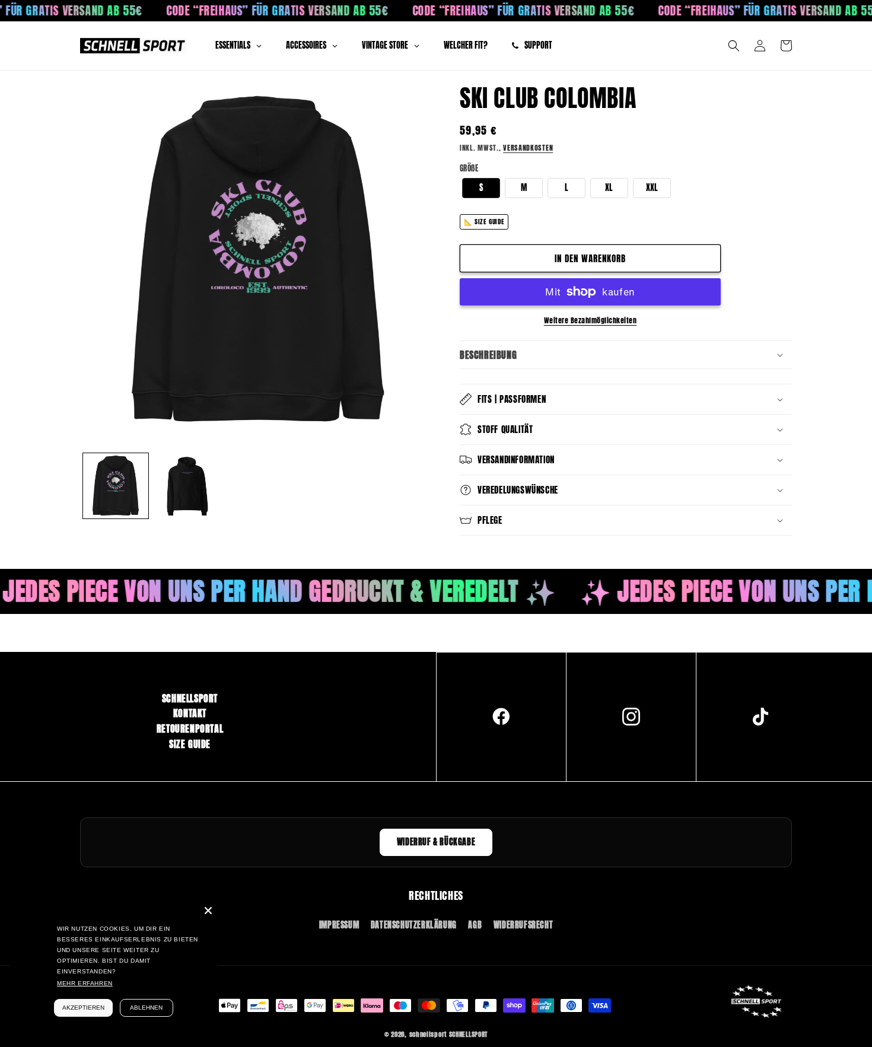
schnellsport (428, 1034)
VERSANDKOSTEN (528, 147)
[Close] (208, 910)
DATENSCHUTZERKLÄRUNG (414, 925)
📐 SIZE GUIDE (484, 222)
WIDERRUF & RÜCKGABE (436, 842)
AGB (475, 925)
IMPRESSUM (339, 925)
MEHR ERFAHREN (85, 983)
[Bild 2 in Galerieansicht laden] (186, 485)
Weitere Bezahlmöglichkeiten (590, 320)
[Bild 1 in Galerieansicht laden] (115, 485)
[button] (734, 46)
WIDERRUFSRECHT (523, 925)
